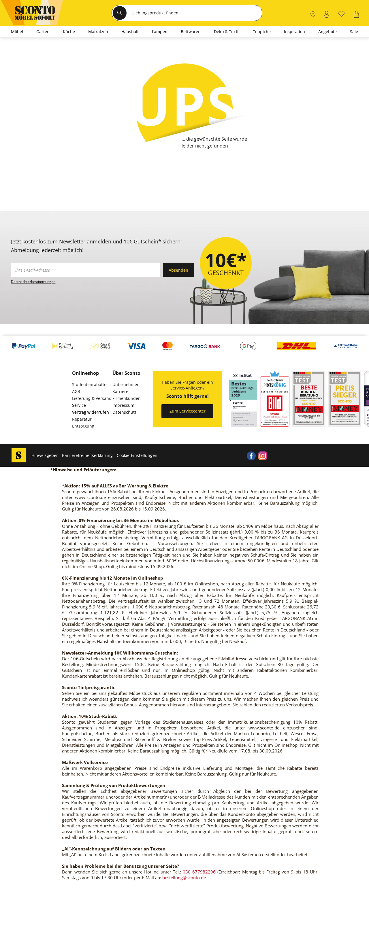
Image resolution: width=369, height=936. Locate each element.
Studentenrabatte (89, 384)
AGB (76, 391)
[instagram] (262, 455)
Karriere (120, 391)
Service (79, 405)
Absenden (178, 270)
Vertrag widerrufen (90, 412)
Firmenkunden (126, 398)
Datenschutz (124, 412)
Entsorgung (83, 426)
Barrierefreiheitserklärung (87, 455)
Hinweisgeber (44, 455)
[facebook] (251, 455)
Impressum (123, 405)
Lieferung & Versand (92, 398)
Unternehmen (126, 384)
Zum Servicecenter (188, 411)
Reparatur (82, 419)
